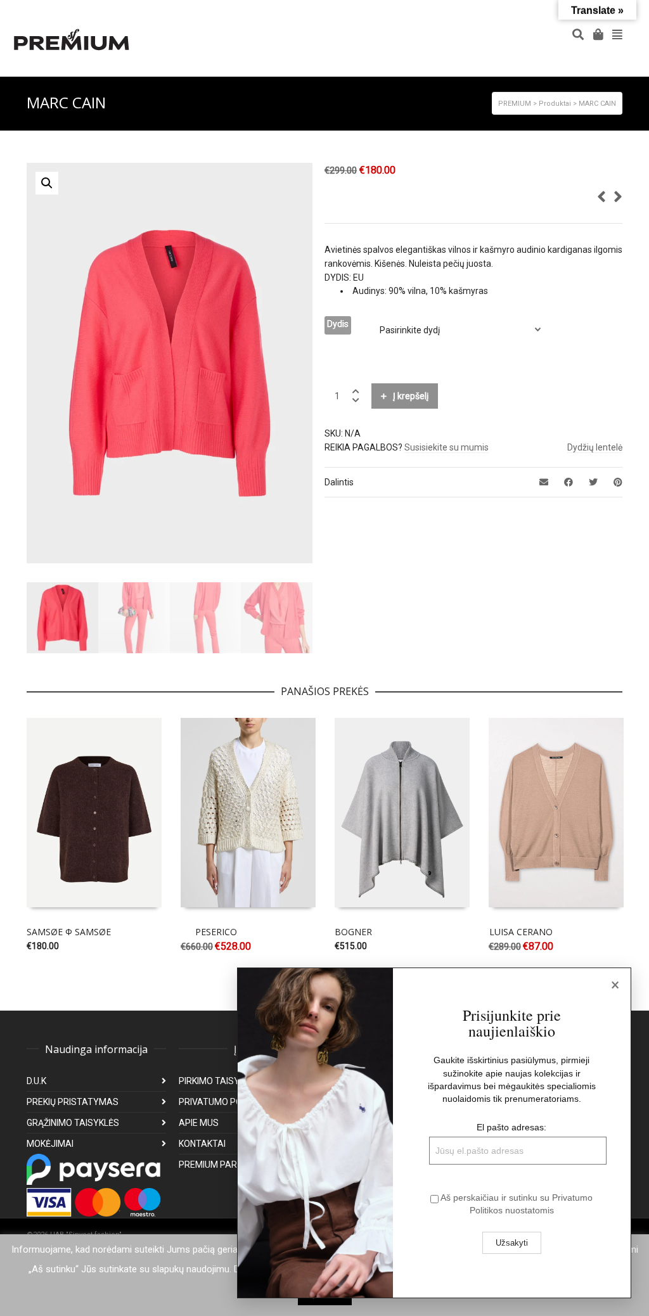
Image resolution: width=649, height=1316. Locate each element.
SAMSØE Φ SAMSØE (69, 932)
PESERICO (216, 932)
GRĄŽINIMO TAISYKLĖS (73, 1123)
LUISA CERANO (521, 932)
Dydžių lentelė (594, 447)
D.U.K (36, 1081)
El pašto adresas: (511, 1127)
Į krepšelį (410, 396)
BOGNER (353, 932)
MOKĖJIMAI (50, 1144)
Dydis (338, 324)
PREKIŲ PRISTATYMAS (73, 1102)
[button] (46, 183)
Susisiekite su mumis (446, 447)
